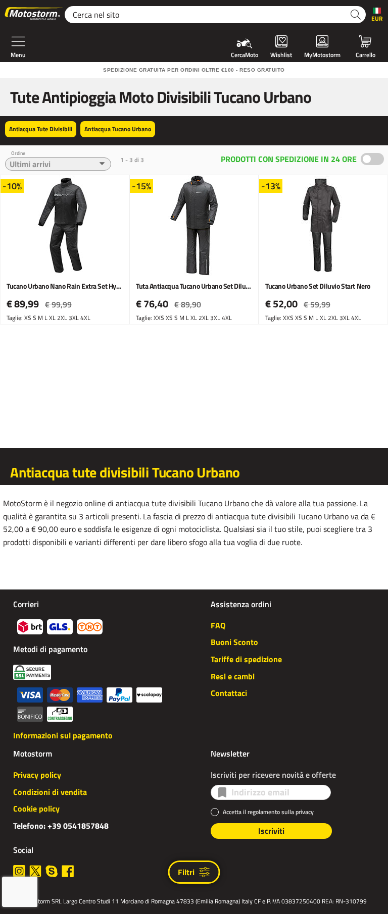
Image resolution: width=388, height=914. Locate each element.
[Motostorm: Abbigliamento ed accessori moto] (34, 14)
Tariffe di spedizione (246, 659)
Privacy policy (37, 775)
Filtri (186, 872)
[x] (35, 871)
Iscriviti (271, 831)
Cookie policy (36, 808)
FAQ (218, 625)
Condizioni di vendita (50, 792)
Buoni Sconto (234, 642)
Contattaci (229, 693)
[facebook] (68, 871)
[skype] (51, 871)
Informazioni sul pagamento (63, 735)
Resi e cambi (233, 676)
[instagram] (19, 871)
